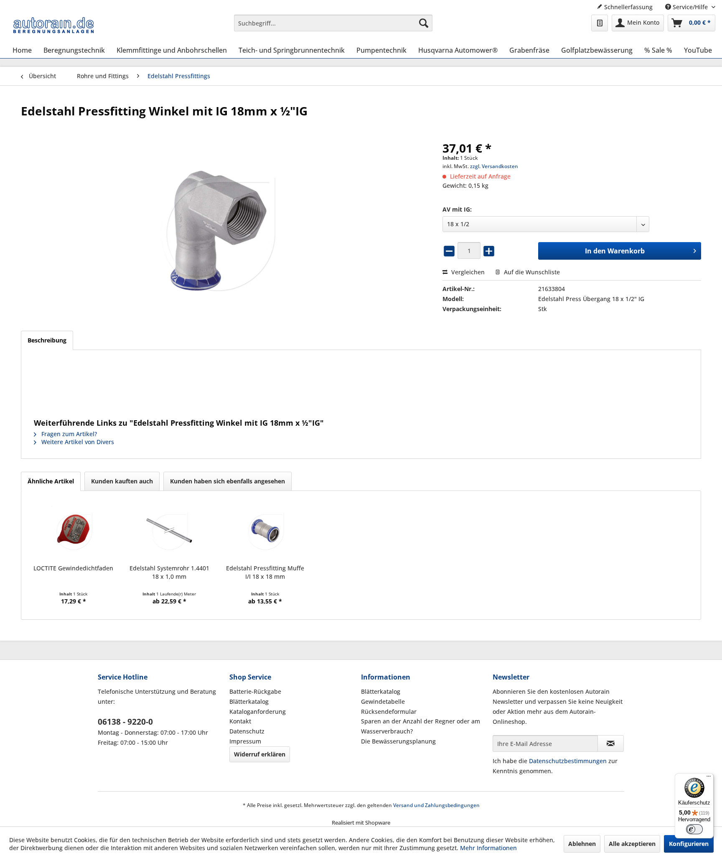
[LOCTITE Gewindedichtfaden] (73, 530)
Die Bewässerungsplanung (398, 741)
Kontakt (240, 721)
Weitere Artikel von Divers (77, 442)
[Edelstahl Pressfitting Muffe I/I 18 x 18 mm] (265, 530)
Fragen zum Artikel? (68, 434)
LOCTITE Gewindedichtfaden (73, 568)
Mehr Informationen (488, 848)
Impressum (245, 741)
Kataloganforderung (257, 711)
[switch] (694, 829)
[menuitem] (333, 23)
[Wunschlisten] (599, 23)
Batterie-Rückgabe (255, 691)
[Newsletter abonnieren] (610, 743)
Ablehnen (582, 844)
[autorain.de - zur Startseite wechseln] (53, 25)
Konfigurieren (689, 844)
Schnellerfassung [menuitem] (628, 7)
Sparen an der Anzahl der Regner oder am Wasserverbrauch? (420, 726)
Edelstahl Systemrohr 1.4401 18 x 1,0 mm (169, 572)
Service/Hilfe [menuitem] (690, 7)
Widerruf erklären (259, 754)
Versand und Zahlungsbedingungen (436, 805)
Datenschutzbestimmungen (568, 761)
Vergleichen (467, 272)
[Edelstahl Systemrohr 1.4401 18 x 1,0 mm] (169, 530)
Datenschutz (246, 731)
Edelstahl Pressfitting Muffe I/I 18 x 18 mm (265, 572)
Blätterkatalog (249, 701)
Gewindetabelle (383, 701)
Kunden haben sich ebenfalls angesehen (227, 481)
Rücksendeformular (389, 711)
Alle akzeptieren (632, 844)
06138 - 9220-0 (125, 721)
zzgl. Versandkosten (494, 166)
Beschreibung (47, 340)
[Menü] (709, 778)
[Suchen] (423, 23)
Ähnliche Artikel (51, 481)
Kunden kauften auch (122, 481)
